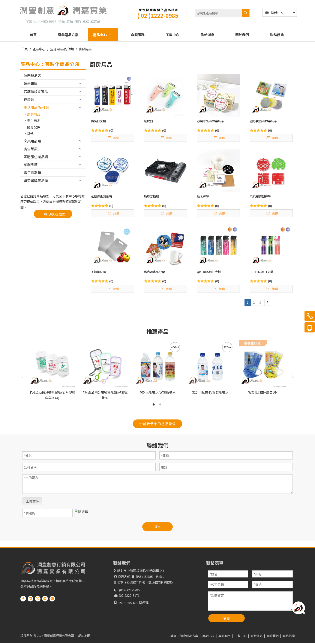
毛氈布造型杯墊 (260, 196)
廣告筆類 (31, 148)
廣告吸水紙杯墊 (154, 272)
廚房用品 (33, 114)
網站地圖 (84, 635)
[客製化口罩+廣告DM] (263, 364)
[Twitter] (37, 598)
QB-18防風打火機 (209, 272)
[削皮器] (165, 94)
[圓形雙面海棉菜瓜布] (271, 94)
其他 (30, 133)
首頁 (173, 636)
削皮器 (148, 121)
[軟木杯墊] (218, 170)
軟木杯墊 (203, 196)
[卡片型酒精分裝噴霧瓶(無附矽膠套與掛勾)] (52, 364)
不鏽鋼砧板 (98, 272)
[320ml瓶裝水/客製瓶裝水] (210, 364)
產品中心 (208, 636)
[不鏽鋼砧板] (112, 245)
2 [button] (161, 404)
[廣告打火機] (112, 94)
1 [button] (154, 404)
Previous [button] (22, 376)
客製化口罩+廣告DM (263, 392)
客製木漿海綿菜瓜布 (210, 121)
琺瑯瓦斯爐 (151, 196)
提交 (157, 526)
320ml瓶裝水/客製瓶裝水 (210, 392)
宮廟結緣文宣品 (36, 91)
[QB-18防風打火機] (218, 245)
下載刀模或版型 (53, 213)
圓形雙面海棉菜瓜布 (263, 121)
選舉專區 (31, 83)
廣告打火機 (98, 121)
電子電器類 (32, 172)
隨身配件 (33, 127)
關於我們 (273, 636)
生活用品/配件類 (36, 107)
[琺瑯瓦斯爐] (165, 170)
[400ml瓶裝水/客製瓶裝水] (157, 364)
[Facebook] (23, 598)
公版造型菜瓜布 (101, 196)
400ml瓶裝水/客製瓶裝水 (158, 392)
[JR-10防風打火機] (271, 245)
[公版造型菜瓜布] (112, 170)
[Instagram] (45, 598)
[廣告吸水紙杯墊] (165, 245)
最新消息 (256, 636)
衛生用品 (33, 120)
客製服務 (224, 636)
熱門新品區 (32, 75)
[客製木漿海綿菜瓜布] (218, 94)
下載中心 (240, 636)
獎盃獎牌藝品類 (36, 180)
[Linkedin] (30, 598)
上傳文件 (32, 501)
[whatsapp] (52, 598)
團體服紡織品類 (36, 156)
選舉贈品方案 (189, 636)
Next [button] (292, 376)
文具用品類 (32, 140)
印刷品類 (31, 164)
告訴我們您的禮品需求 (157, 423)
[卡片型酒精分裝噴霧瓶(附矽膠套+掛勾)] (105, 364)
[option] (52, 370)
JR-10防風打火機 (261, 272)
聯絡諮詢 (289, 636)
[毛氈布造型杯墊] (271, 170)
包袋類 (29, 99)
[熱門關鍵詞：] (245, 13)
